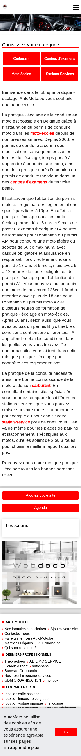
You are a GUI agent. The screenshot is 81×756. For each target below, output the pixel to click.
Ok (66, 732)
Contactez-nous (17, 633)
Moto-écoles (21, 74)
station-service (16, 422)
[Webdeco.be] (39, 602)
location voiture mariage (24, 703)
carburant (41, 385)
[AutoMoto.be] (5, 7)
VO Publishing (49, 643)
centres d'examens (28, 182)
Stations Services (60, 74)
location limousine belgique (27, 698)
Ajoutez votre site (40, 495)
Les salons (17, 525)
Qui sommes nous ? (20, 647)
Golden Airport (15, 666)
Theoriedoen (14, 661)
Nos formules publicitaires (25, 629)
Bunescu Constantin (20, 670)
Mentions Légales (18, 643)
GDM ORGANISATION (22, 680)
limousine (55, 703)
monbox (52, 680)
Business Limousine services (27, 675)
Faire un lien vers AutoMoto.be (28, 638)
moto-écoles (42, 133)
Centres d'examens (59, 58)
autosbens (40, 666)
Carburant (21, 58)
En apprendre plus (21, 747)
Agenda (40, 507)
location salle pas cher (22, 693)
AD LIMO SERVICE (45, 661)
